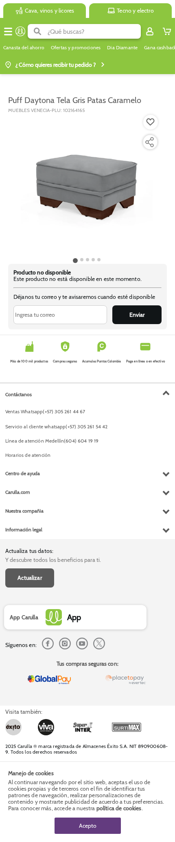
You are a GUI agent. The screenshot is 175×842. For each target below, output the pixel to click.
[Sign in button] (149, 31)
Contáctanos (18, 394)
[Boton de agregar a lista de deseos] (150, 122)
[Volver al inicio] (20, 31)
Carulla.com (17, 492)
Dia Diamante (122, 47)
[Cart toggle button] (167, 31)
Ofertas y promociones (76, 47)
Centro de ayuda (22, 473)
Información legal (23, 529)
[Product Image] (86, 184)
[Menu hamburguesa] (8, 31)
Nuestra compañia (24, 511)
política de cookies (119, 808)
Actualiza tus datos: (29, 551)
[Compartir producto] (149, 142)
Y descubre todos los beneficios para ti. (53, 560)
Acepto (87, 825)
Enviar (136, 314)
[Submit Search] (37, 31)
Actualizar (30, 577)
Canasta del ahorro (23, 47)
